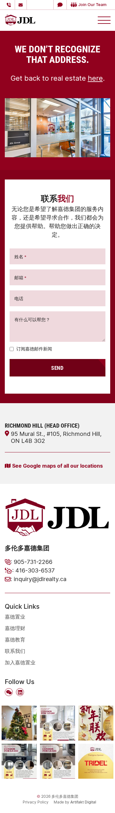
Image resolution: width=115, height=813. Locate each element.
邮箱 (20, 277)
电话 (18, 298)
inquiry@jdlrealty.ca (40, 579)
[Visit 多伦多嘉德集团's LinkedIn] (20, 692)
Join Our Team (92, 4)
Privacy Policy (36, 802)
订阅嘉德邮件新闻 (34, 349)
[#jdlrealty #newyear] (95, 723)
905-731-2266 (33, 562)
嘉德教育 (15, 639)
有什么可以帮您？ (32, 319)
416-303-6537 (35, 570)
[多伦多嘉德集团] (20, 19)
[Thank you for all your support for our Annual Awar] (95, 761)
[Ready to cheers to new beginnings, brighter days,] (19, 723)
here (95, 78)
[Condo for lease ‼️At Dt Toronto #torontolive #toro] (19, 761)
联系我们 (15, 650)
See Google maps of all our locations (57, 465)
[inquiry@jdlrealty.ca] (22, 5)
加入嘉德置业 (20, 662)
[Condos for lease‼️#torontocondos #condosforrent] (57, 723)
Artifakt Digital (83, 802)
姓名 (20, 257)
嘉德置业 (15, 616)
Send (57, 367)
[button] (59, 5)
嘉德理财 (15, 628)
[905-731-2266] (10, 5)
